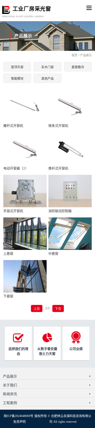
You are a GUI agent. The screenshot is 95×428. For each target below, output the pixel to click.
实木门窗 (47, 67)
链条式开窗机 (58, 125)
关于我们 (10, 385)
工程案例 (10, 403)
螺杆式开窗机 (13, 125)
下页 (58, 308)
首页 (74, 55)
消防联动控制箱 (60, 211)
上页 (37, 308)
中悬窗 (53, 253)
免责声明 (19, 421)
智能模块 (17, 78)
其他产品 (47, 78)
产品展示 (86, 55)
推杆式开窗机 (58, 168)
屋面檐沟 (78, 67)
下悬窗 (8, 296)
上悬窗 (8, 253)
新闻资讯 (10, 394)
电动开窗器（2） (15, 168)
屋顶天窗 (17, 67)
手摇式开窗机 (13, 211)
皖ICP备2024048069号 (18, 416)
